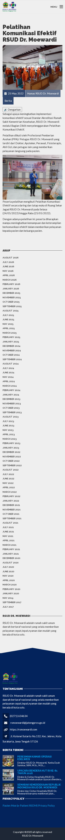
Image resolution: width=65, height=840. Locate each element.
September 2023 (12, 412)
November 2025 (12, 297)
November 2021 (12, 509)
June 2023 (8, 425)
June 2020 (8, 571)
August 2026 (11, 257)
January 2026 (11, 288)
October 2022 (11, 461)
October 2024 (11, 355)
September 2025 (12, 306)
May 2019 (8, 598)
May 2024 (8, 377)
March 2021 (9, 545)
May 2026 (8, 271)
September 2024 (12, 359)
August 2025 (11, 310)
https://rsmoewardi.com (23, 729)
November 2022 (12, 456)
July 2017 (8, 607)
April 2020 (9, 580)
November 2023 (12, 403)
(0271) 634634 (19, 715)
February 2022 (11, 496)
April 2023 (9, 434)
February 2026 (11, 284)
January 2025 (11, 341)
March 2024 (10, 386)
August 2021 (10, 522)
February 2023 (11, 443)
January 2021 (11, 553)
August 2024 (11, 363)
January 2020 (11, 593)
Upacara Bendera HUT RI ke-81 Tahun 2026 (37, 772)
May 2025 (8, 324)
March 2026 (10, 279)
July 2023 (8, 421)
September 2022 (12, 465)
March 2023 (10, 439)
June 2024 (8, 372)
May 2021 (8, 536)
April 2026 (9, 275)
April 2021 (9, 540)
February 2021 (11, 549)
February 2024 (11, 390)
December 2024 (11, 346)
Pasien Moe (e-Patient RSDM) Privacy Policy (29, 805)
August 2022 (11, 469)
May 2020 (8, 575)
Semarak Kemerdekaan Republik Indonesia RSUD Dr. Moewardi (39, 786)
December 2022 (11, 452)
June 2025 (8, 319)
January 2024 (11, 394)
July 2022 (8, 474)
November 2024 (12, 350)
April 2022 (9, 487)
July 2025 (8, 315)
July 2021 (8, 527)
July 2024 (8, 368)
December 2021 (11, 505)
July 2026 (8, 262)
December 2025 (11, 293)
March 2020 (10, 584)
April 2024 (9, 381)
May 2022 (8, 483)
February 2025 (11, 337)
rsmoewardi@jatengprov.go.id (27, 722)
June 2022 (8, 478)
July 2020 (8, 567)
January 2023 (11, 447)
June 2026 (8, 266)
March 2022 (10, 492)
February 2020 (11, 589)
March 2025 (10, 333)
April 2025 (9, 328)
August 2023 (11, 416)
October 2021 (11, 514)
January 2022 (11, 500)
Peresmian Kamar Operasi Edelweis (34, 758)
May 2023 (8, 430)
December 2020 (11, 558)
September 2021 (12, 518)
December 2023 (11, 399)
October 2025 (11, 302)
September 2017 (12, 602)
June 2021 (8, 531)
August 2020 (11, 562)
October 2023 (11, 408)
